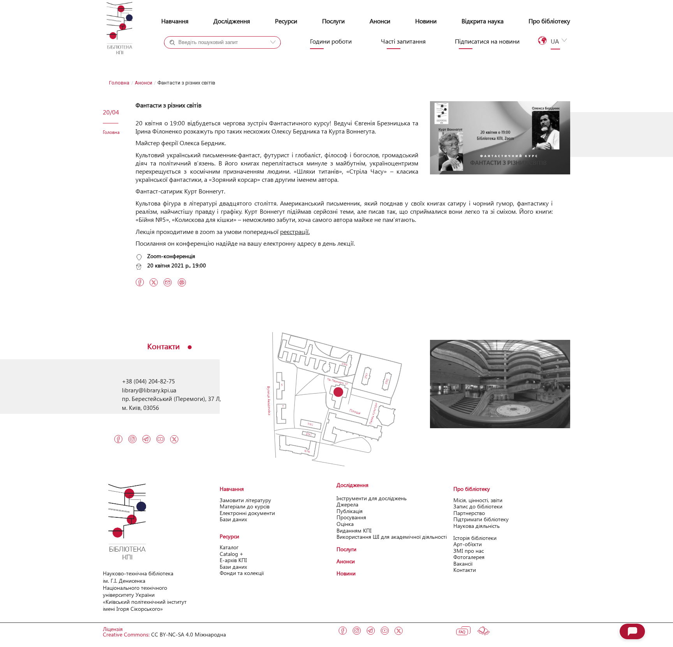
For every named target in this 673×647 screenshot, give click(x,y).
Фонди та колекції (242, 573)
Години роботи (331, 41)
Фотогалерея (468, 557)
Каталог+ (190, 56)
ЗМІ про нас (468, 550)
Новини (426, 21)
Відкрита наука (483, 21)
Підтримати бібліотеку (481, 519)
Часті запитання (403, 41)
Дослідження (231, 21)
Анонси (380, 21)
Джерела (347, 504)
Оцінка (345, 523)
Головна (119, 83)
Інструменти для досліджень (371, 498)
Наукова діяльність (476, 525)
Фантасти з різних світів (168, 105)
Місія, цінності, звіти (477, 500)
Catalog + (231, 553)
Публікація (349, 511)
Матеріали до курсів (245, 506)
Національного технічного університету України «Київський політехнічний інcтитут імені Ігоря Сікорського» (145, 598)
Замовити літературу (245, 500)
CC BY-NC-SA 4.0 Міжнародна (188, 634)
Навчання (175, 21)
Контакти (464, 569)
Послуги (333, 21)
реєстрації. (295, 231)
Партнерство (469, 513)
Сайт (238, 56)
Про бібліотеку (549, 21)
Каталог (229, 547)
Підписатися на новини (487, 41)
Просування (351, 517)
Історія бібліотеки (475, 538)
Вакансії (462, 563)
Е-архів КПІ (233, 560)
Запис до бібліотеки (477, 506)
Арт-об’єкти (467, 544)
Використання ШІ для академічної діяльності (391, 536)
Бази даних (233, 519)
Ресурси (286, 21)
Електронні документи (247, 513)
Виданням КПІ (354, 530)
